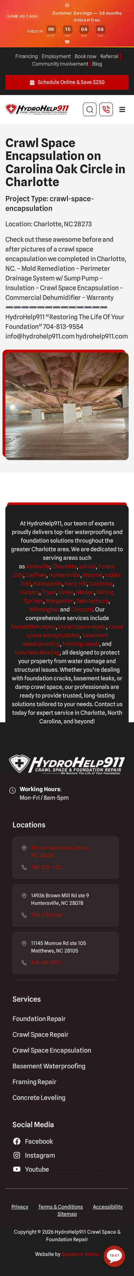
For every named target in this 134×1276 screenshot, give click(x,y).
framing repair (81, 644)
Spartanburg (92, 600)
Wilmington (44, 609)
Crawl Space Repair (41, 1034)
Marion (85, 592)
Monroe (93, 575)
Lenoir (87, 566)
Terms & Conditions (60, 1207)
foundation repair (33, 626)
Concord (82, 609)
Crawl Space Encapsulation (52, 1050)
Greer (66, 592)
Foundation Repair (39, 1018)
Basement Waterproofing (49, 1066)
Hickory (29, 592)
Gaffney (36, 575)
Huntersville (64, 575)
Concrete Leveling (39, 1097)
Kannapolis (48, 583)
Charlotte (64, 566)
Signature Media (80, 1254)
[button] (122, 109)
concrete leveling (37, 652)
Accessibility (108, 1207)
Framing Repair (34, 1082)
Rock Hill (76, 583)
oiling (107, 592)
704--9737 (46, 962)
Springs (33, 600)
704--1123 (46, 867)
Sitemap (67, 1214)
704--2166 (46, 915)
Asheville (38, 566)
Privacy (19, 1207)
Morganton (60, 600)
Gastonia (101, 583)
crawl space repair (82, 626)
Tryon (49, 592)
